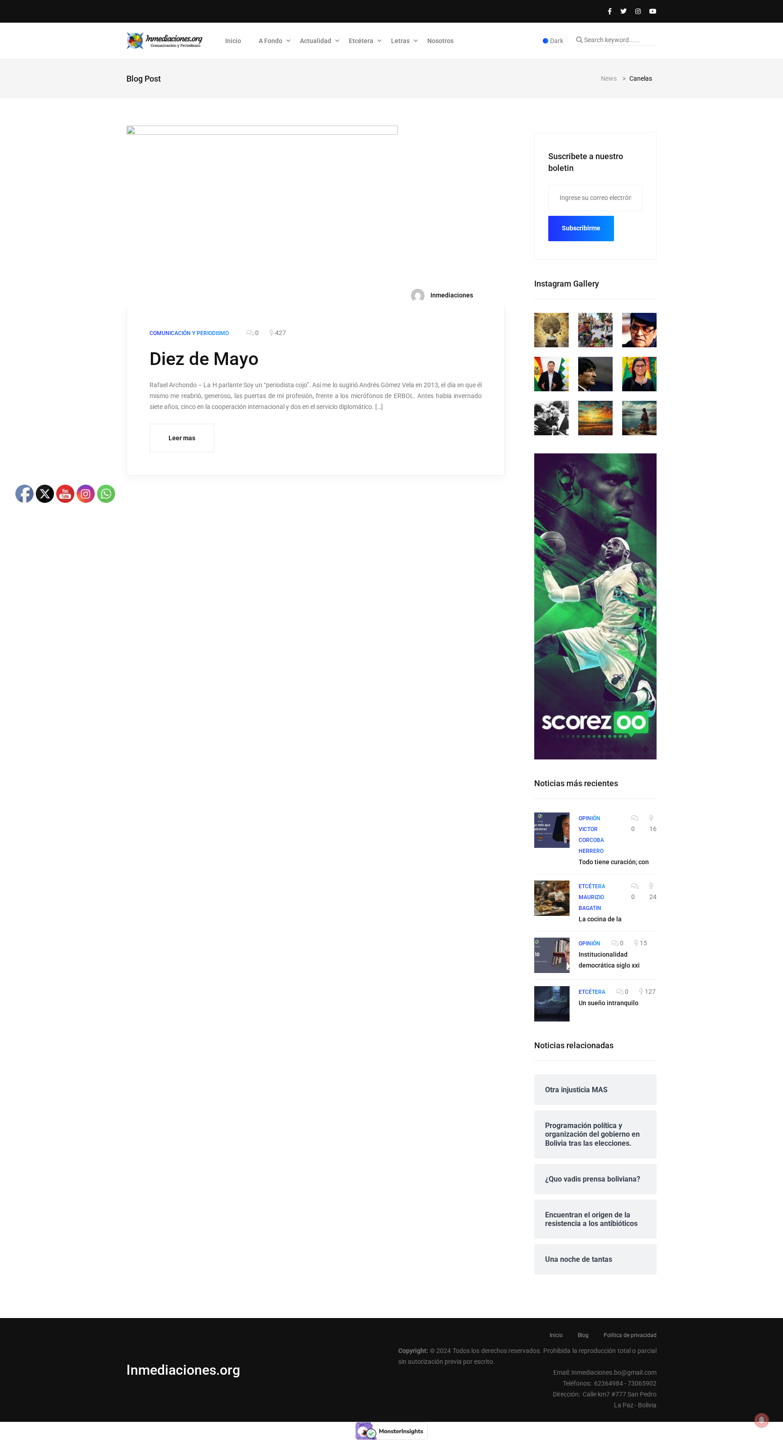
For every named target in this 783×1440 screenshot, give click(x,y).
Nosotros (440, 40)
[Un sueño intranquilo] (552, 1004)
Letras (400, 40)
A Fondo (270, 40)
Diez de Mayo (204, 359)
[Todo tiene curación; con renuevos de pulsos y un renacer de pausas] (552, 830)
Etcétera (361, 40)
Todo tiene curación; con (614, 862)
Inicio (233, 40)
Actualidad (315, 40)
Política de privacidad (630, 1335)
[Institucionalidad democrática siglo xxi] (552, 955)
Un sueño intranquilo (608, 1003)
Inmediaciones (451, 295)
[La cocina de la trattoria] (552, 898)
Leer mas (182, 438)
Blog (583, 1335)
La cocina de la (600, 919)
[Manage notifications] (761, 1420)
